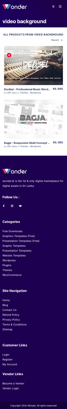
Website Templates (14, 255)
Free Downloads (12, 231)
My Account (9, 364)
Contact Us (9, 309)
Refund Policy (10, 314)
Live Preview (33, 70)
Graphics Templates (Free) (18, 236)
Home (6, 300)
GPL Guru (12, 92)
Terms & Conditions (14, 324)
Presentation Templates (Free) (21, 240)
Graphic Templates (14, 245)
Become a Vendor (13, 383)
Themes (24, 92)
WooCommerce (11, 275)
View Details (32, 60)
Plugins (6, 265)
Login (5, 354)
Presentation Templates (16, 250)
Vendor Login (10, 388)
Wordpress (35, 92)
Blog (5, 305)
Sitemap (7, 329)
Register (7, 359)
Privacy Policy (11, 319)
